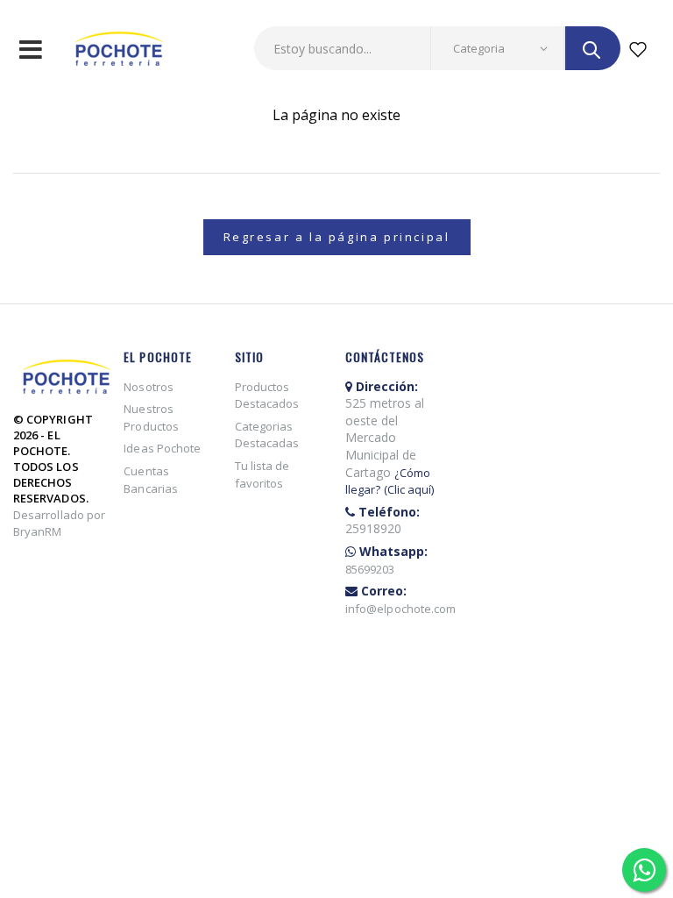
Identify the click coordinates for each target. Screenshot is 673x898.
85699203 (370, 569)
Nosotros (149, 387)
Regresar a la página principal (336, 237)
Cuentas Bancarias (151, 479)
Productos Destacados (267, 395)
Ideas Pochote (162, 448)
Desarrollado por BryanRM (59, 523)
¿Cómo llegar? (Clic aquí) (389, 481)
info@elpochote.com (400, 608)
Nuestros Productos (151, 417)
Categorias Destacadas (267, 435)
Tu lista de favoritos (262, 474)
